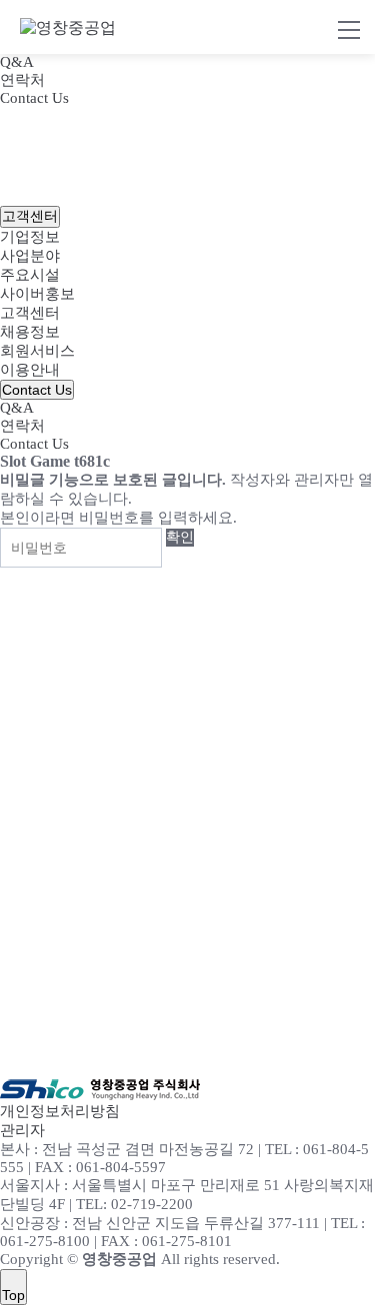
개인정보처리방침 (60, 1111)
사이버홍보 (37, 294)
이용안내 (30, 370)
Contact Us (34, 98)
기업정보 (30, 237)
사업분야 (30, 256)
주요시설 (30, 275)
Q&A (17, 62)
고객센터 (30, 313)
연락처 (22, 80)
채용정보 (30, 332)
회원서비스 (37, 351)
